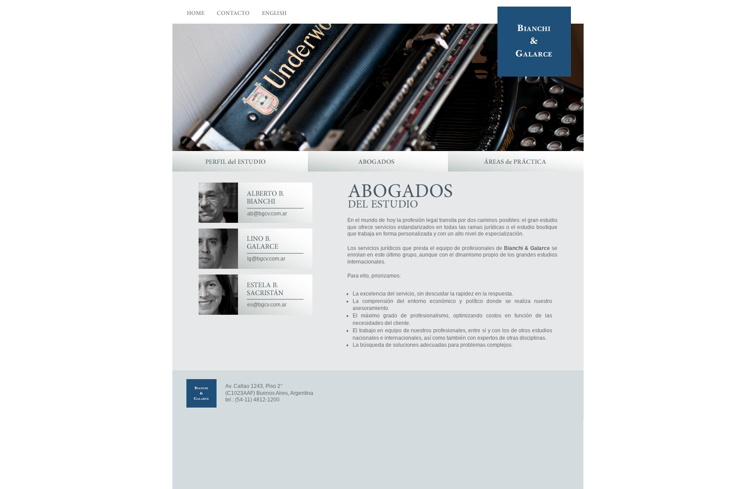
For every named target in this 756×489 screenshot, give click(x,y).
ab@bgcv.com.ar (267, 214)
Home (196, 15)
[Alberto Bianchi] (218, 203)
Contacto (233, 15)
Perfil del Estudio (240, 161)
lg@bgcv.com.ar (266, 259)
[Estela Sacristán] (218, 294)
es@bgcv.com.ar (267, 305)
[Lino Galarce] (218, 249)
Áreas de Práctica (516, 161)
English (275, 15)
